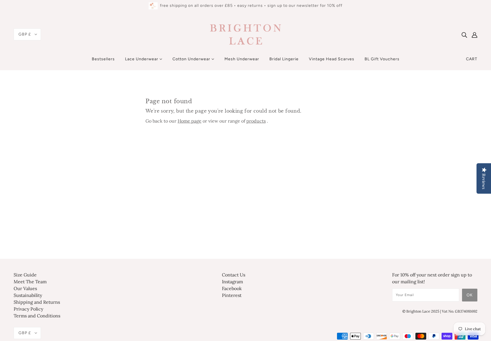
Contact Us (233, 275)
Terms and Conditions (37, 316)
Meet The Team (30, 281)
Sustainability (28, 295)
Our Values (25, 288)
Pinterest (232, 295)
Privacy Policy (28, 309)
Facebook (232, 288)
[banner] (245, 34)
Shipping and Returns (37, 302)
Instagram (232, 281)
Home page (189, 121)
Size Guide (25, 275)
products (256, 121)
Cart (471, 59)
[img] (464, 34)
